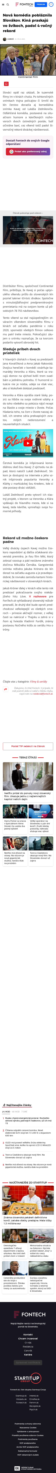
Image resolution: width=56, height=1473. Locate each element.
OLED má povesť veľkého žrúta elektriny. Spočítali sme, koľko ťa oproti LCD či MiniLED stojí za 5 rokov (28, 1145)
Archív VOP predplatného (28, 1447)
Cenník (28, 1351)
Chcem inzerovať (28, 1339)
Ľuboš (10, 39)
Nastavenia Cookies (28, 1428)
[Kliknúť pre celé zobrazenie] (28, 60)
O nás (28, 1343)
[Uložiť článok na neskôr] (6, 84)
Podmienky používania (27, 1439)
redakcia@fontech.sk (43, 693)
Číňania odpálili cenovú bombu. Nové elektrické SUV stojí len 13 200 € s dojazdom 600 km (28, 1133)
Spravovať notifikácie (28, 1362)
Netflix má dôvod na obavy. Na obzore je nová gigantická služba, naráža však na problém (28, 1166)
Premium (41, 4)
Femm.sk (33, 1403)
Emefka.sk (34, 1399)
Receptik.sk (34, 1406)
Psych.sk (33, 1410)
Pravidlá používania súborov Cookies (28, 1435)
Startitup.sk (21, 1396)
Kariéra (28, 1355)
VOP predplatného (28, 1443)
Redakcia (28, 1347)
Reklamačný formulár (27, 1451)
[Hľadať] (8, 4)
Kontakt (28, 1335)
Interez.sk (33, 1396)
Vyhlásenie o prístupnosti (28, 1431)
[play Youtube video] (28, 443)
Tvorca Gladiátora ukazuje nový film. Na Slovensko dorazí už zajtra (25, 1156)
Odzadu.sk (21, 1399)
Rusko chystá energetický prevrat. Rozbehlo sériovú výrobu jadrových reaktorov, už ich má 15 (28, 1120)
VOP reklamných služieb (28, 1455)
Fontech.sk (21, 1403)
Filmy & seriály (38, 681)
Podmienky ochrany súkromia (28, 1424)
